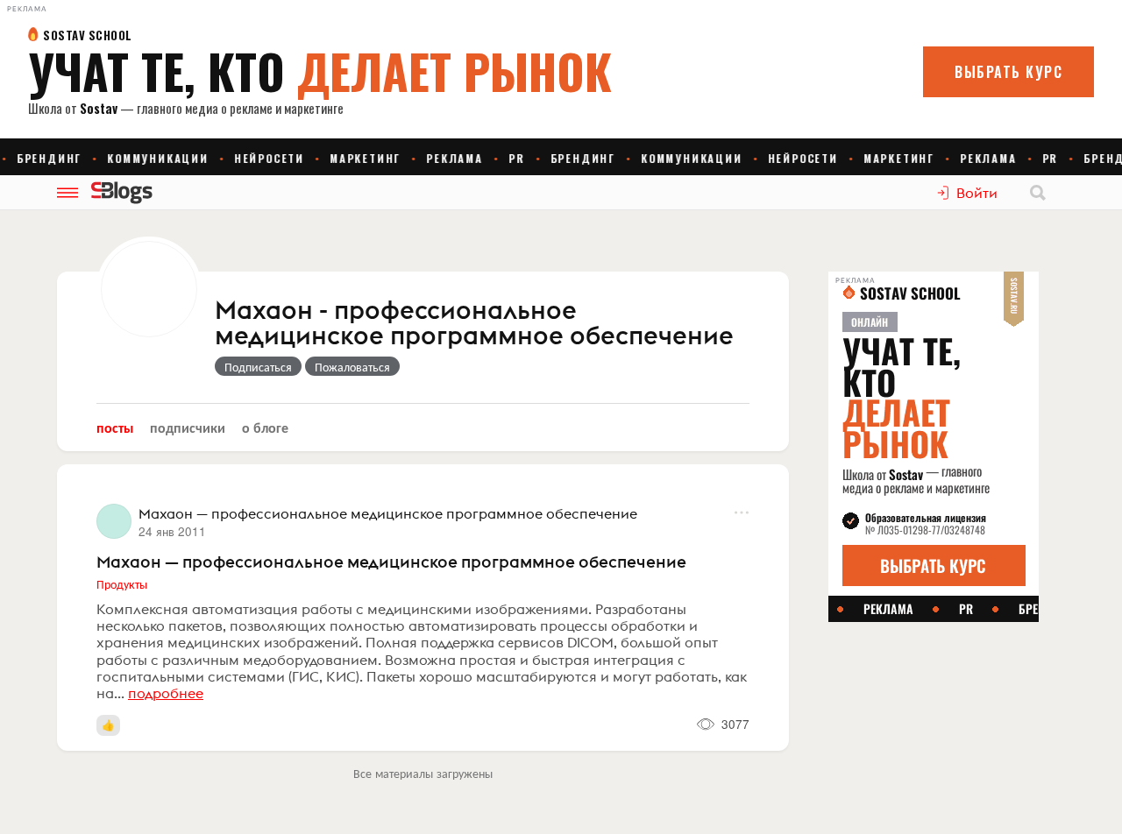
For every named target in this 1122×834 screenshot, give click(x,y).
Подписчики (187, 427)
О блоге (265, 427)
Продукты (121, 583)
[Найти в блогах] (1038, 192)
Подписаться (258, 366)
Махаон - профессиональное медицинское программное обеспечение (474, 324)
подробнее (165, 693)
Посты (114, 427)
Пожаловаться (352, 366)
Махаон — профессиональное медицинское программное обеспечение (391, 561)
